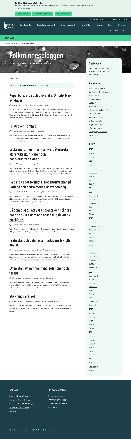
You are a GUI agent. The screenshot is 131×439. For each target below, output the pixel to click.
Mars (90, 161)
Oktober (92, 199)
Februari (92, 214)
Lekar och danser (95, 113)
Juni (90, 153)
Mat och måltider (95, 117)
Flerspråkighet (86, 25)
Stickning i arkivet (22, 296)
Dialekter (99, 25)
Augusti (91, 230)
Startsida (7, 44)
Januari (91, 241)
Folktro (91, 103)
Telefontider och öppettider (19, 408)
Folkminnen (122, 25)
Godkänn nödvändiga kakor (43, 13)
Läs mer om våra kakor (22, 9)
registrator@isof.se (22, 396)
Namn (110, 25)
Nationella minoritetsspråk (46, 25)
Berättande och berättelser (99, 92)
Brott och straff (94, 95)
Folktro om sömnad (22, 126)
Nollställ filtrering (41, 85)
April (90, 157)
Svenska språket (25, 25)
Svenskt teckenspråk (68, 25)
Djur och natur (94, 99)
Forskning (92, 106)
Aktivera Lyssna (14, 78)
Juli (90, 207)
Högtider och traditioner (97, 110)
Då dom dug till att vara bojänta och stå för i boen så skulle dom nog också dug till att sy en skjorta (40, 215)
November (93, 253)
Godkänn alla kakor (23, 13)
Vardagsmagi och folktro (98, 132)
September (93, 173)
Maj (90, 180)
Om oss (109, 30)
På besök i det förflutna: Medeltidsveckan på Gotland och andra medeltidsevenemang (40, 184)
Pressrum (12, 411)
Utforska (123, 30)
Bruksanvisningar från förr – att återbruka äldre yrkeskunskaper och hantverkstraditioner (38, 154)
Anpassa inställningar (63, 13)
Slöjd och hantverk (96, 124)
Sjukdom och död (95, 121)
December (92, 169)
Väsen (91, 135)
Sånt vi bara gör (94, 128)
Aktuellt (116, 30)
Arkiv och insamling (96, 88)
